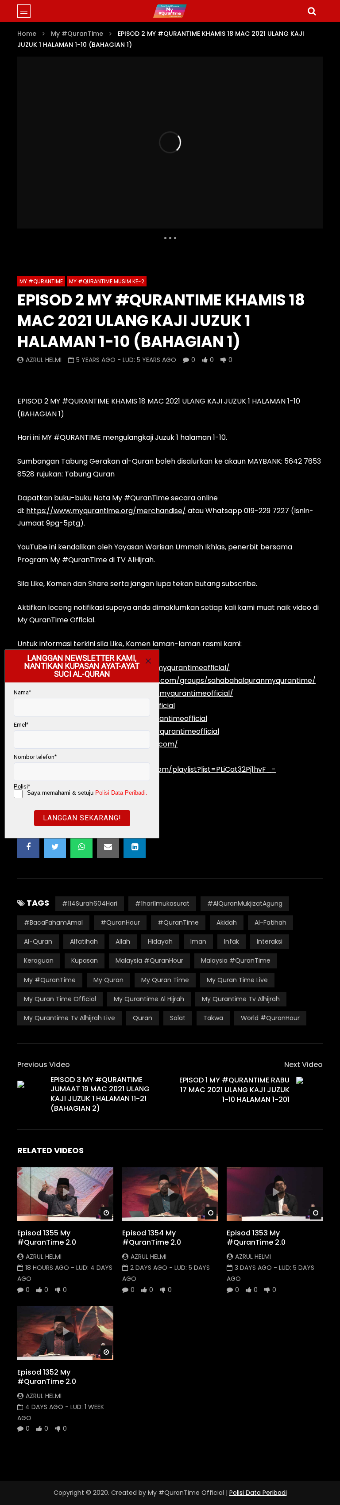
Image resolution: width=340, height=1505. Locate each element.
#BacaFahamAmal (53, 922)
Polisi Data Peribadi (258, 1492)
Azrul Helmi (44, 359)
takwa (213, 1017)
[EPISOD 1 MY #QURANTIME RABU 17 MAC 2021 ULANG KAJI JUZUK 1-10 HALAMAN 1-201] (309, 1090)
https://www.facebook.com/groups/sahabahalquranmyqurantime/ (197, 680)
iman (198, 941)
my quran (108, 979)
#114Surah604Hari (89, 903)
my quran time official (60, 998)
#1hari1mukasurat (162, 903)
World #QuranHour (270, 1017)
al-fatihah (270, 922)
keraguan (39, 960)
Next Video (303, 1064)
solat (177, 1017)
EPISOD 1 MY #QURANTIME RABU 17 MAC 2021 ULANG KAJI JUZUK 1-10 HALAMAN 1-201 (234, 1089)
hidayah (160, 941)
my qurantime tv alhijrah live (69, 1017)
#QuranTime (178, 922)
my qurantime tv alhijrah (241, 998)
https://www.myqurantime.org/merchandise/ (106, 511)
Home (26, 33)
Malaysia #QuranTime (235, 960)
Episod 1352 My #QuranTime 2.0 (46, 1377)
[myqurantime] (170, 11)
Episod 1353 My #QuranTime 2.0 (256, 1238)
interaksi (269, 941)
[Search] (312, 11)
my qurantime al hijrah (149, 998)
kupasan (84, 960)
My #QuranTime (77, 33)
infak (231, 941)
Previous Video (43, 1064)
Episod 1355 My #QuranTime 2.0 (46, 1238)
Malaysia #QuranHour (149, 960)
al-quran (38, 941)
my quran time (165, 979)
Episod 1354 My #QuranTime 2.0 (151, 1238)
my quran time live (237, 979)
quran (142, 1017)
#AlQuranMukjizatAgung (244, 903)
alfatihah (84, 941)
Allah (123, 941)
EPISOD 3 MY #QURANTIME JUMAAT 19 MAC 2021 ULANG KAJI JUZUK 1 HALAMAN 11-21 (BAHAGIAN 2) (100, 1093)
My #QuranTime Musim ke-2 (106, 281)
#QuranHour (120, 922)
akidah (226, 922)
